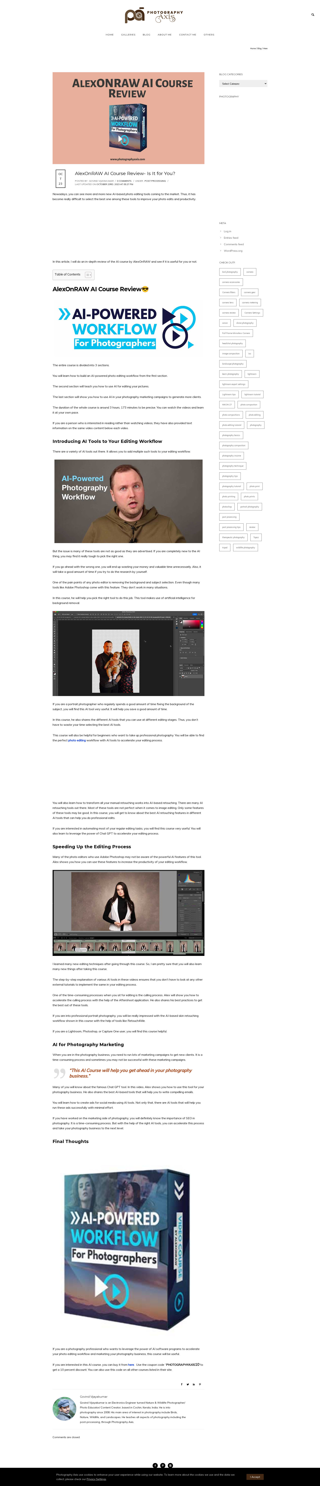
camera (249, 272)
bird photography (230, 272)
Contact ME (187, 34)
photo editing (77, 740)
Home (110, 34)
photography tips (230, 476)
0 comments (124, 180)
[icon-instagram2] (170, 1465)
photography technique (232, 466)
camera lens (228, 302)
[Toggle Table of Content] (86, 275)
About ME (165, 34)
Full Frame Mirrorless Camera (236, 333)
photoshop (227, 506)
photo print (255, 486)
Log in (227, 231)
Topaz (256, 537)
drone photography (245, 323)
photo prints (249, 496)
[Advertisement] (128, 233)
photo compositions (231, 415)
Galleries (128, 34)
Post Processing (155, 180)
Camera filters (228, 292)
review (252, 527)
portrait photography (249, 506)
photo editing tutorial (231, 425)
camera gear (249, 292)
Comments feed (234, 244)
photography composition (233, 445)
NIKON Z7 (227, 404)
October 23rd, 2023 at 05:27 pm (114, 184)
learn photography (230, 374)
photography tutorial (231, 486)
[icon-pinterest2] (163, 1465)
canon (225, 323)
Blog (146, 34)
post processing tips (231, 527)
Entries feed (231, 237)
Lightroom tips (229, 394)
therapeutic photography (233, 537)
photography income (231, 455)
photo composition (249, 404)
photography (255, 425)
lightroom (252, 374)
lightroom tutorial (252, 394)
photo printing (228, 496)
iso (249, 353)
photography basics (231, 435)
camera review (229, 312)
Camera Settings (252, 312)
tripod (224, 547)
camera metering (250, 302)
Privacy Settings (96, 1479)
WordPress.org (233, 250)
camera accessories (231, 282)
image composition (231, 353)
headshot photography (232, 343)
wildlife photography (245, 547)
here (131, 1364)
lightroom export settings (233, 384)
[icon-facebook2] (156, 1465)
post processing (229, 517)
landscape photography (233, 363)
